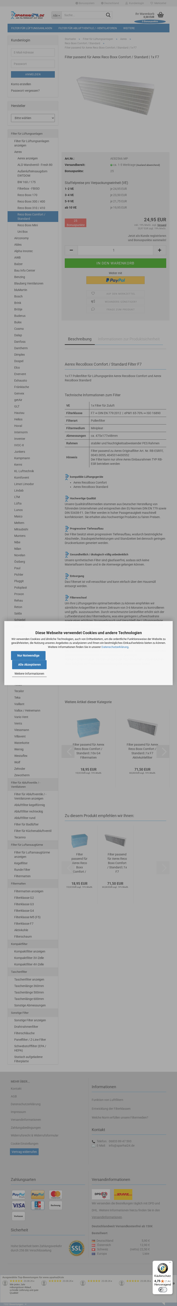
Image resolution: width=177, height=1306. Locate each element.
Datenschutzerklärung (114, 647)
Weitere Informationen (29, 674)
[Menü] (170, 1263)
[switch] (162, 1289)
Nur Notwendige (28, 655)
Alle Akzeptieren (29, 664)
